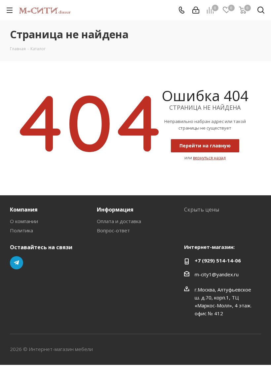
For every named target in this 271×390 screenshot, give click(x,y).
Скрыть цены (201, 209)
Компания (24, 209)
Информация (115, 209)
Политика (21, 230)
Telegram (16, 262)
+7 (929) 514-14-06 (218, 260)
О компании (24, 221)
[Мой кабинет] (195, 10)
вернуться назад (209, 158)
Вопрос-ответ (113, 230)
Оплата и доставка (119, 221)
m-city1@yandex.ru (217, 274)
